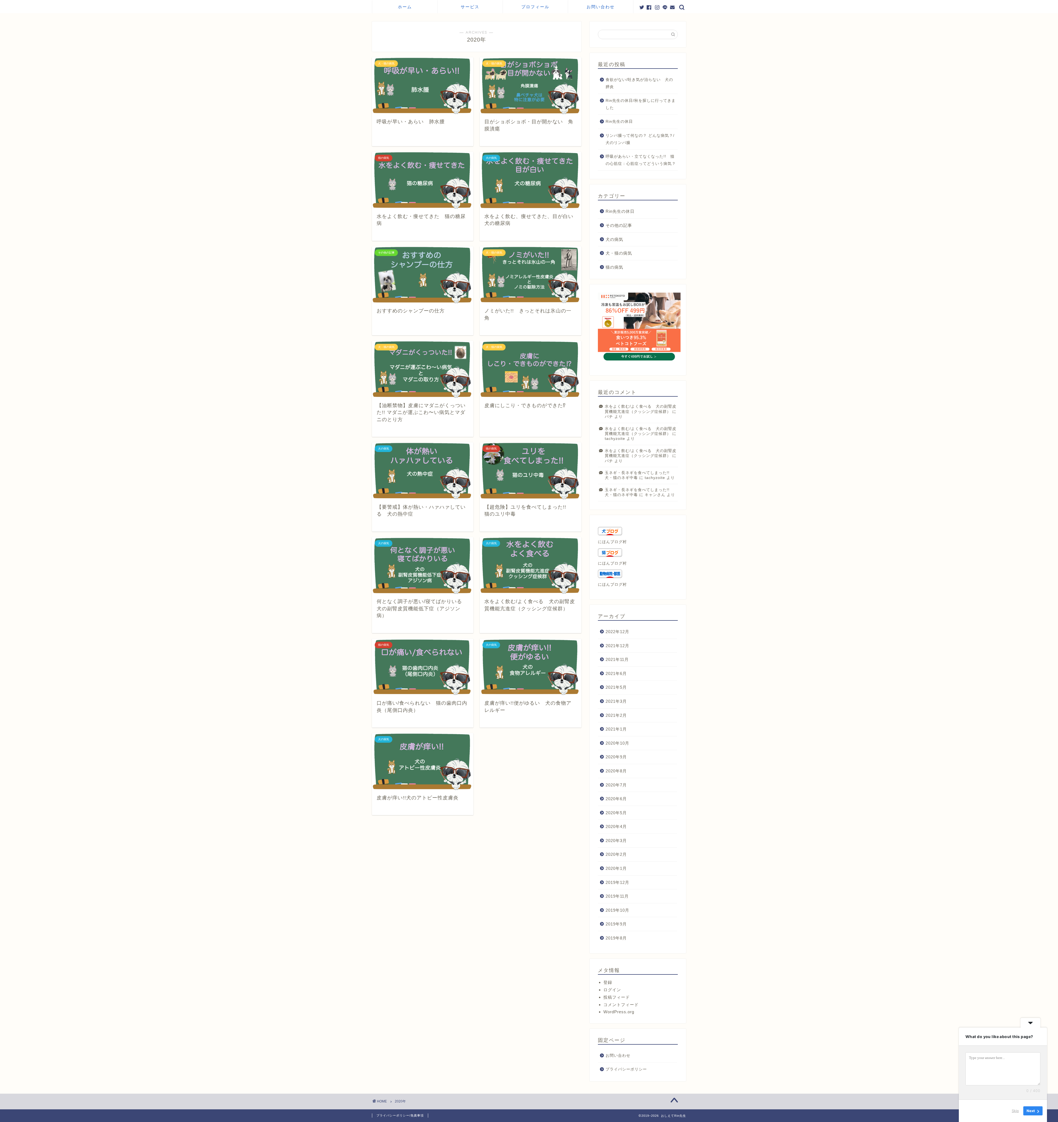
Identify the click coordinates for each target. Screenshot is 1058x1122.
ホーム (405, 6)
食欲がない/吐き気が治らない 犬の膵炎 (639, 83)
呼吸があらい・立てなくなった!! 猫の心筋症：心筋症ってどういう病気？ (641, 160)
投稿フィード (616, 997)
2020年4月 (616, 826)
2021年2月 (616, 715)
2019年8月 (616, 938)
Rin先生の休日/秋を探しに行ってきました (641, 104)
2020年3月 (616, 840)
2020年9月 (616, 757)
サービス (470, 6)
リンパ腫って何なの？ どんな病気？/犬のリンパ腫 (640, 139)
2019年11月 (617, 896)
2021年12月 (617, 645)
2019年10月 (617, 910)
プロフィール (535, 6)
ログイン (612, 989)
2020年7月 (616, 785)
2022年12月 (617, 631)
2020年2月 (616, 854)
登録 (607, 982)
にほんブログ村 (612, 542)
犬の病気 (614, 239)
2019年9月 (616, 924)
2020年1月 (616, 868)
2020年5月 (616, 812)
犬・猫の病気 (619, 253)
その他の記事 (619, 225)
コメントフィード (621, 1004)
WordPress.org (618, 1011)
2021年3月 (616, 701)
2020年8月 (616, 771)
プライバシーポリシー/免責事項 (400, 1115)
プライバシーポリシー (626, 1069)
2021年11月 (617, 659)
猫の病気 (614, 267)
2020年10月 (617, 743)
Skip (1015, 1111)
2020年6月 (616, 798)
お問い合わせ (601, 6)
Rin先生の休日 (619, 121)
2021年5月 (616, 687)
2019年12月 (617, 882)
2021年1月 (616, 729)
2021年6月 (616, 673)
